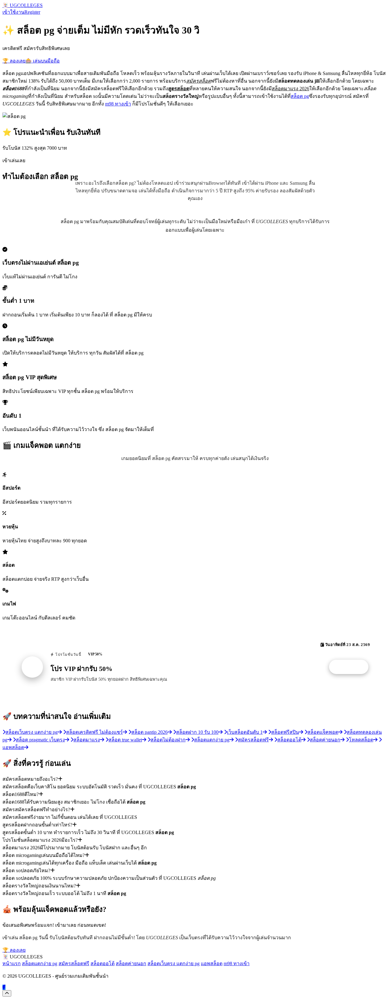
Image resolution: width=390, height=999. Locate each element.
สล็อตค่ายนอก (131, 963)
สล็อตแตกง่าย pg (39, 963)
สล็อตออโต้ (102, 963)
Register (32, 12)
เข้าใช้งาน (13, 12)
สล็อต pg (300, 96)
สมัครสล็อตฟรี (73, 963)
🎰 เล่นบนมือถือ (43, 60)
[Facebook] (3, 987)
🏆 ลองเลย (14, 60)
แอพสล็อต (211, 963)
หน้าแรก (11, 963)
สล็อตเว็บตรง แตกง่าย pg (173, 963)
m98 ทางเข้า (118, 103)
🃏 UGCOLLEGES (22, 5)
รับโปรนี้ (352, 667)
